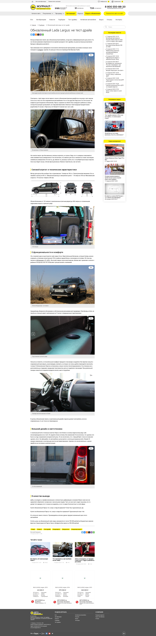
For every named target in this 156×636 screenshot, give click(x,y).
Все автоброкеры (41, 1)
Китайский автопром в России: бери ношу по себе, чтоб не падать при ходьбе (114, 39)
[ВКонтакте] (34, 35)
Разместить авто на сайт (114, 13)
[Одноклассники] (36, 35)
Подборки (61, 19)
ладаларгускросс (77, 529)
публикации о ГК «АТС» (43, 260)
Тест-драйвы (72, 19)
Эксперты (118, 19)
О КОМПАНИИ (99, 612)
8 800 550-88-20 (115, 6)
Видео (101, 19)
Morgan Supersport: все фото (114, 70)
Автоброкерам (41, 19)
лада (33, 529)
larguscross (66, 529)
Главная (34, 25)
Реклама (77, 616)
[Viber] (41, 35)
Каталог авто (36, 13)
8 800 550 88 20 (47, 624)
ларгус (40, 529)
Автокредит (70, 13)
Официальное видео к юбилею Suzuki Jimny (112, 58)
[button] (33, 70)
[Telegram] (31, 35)
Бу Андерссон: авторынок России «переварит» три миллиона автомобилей (114, 65)
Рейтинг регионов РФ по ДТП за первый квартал (115, 86)
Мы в (32, 633)
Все (31, 19)
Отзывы (109, 19)
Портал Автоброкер (99, 616)
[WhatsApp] (43, 35)
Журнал (80, 13)
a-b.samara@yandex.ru (35, 627)
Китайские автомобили (88, 19)
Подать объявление (92, 13)
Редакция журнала (99, 615)
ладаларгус (57, 529)
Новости (52, 19)
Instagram (40, 50)
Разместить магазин (55, 1)
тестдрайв (47, 529)
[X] (38, 35)
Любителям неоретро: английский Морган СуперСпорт (112, 52)
